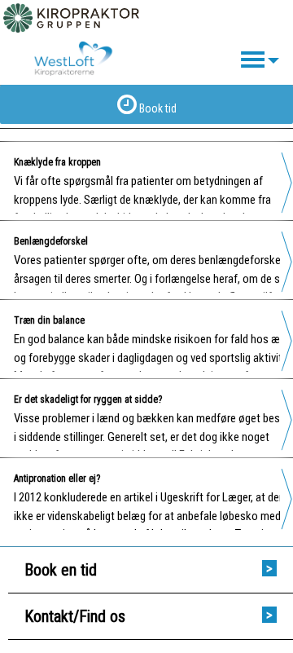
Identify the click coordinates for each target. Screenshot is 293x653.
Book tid (157, 108)
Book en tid (60, 570)
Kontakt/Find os (74, 616)
